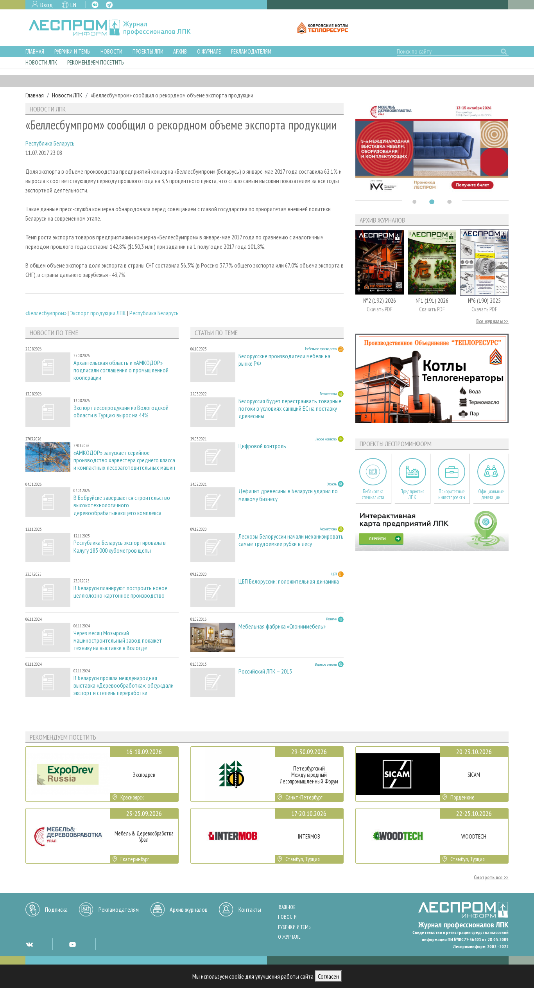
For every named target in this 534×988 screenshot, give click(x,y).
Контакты (249, 909)
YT (72, 944)
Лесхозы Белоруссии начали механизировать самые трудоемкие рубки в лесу (291, 540)
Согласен (328, 976)
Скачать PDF (379, 309)
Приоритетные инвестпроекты (451, 494)
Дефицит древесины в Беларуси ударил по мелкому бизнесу (288, 494)
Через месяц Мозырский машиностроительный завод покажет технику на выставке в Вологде (117, 640)
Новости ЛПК (41, 62)
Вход (46, 5)
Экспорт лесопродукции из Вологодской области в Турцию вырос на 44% (120, 411)
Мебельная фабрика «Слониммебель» (282, 626)
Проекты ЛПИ (148, 51)
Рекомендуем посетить (95, 62)
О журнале (209, 51)
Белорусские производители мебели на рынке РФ (284, 359)
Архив (180, 51)
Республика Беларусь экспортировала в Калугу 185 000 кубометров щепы (119, 546)
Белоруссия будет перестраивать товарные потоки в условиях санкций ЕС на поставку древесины (289, 408)
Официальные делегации (491, 494)
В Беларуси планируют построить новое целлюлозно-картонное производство (120, 591)
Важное (287, 907)
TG (109, 5)
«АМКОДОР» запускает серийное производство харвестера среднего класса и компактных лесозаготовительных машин (124, 460)
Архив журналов (189, 909)
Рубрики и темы (72, 51)
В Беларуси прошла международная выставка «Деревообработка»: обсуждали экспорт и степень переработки (123, 685)
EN (73, 5)
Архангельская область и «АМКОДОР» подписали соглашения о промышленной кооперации (120, 370)
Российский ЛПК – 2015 (265, 671)
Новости (111, 51)
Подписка (56, 909)
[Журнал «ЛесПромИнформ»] (115, 27)
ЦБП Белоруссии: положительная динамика (288, 581)
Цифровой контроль (262, 446)
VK (95, 4)
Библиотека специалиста (373, 494)
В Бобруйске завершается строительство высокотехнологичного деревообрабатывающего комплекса (121, 505)
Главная (34, 51)
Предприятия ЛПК (412, 494)
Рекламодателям (251, 51)
